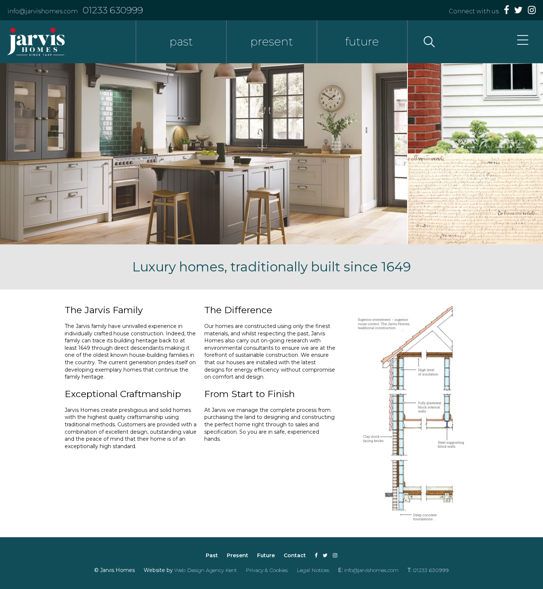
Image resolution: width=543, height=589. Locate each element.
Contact (295, 555)
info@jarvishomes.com (42, 11)
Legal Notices (313, 570)
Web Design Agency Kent (205, 570)
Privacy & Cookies (267, 570)
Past (212, 555)
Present (237, 555)
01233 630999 (113, 10)
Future (266, 555)
